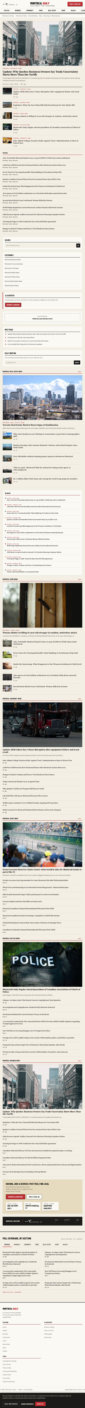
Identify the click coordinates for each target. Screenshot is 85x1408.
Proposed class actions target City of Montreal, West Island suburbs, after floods (63, 1285)
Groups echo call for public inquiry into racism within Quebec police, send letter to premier (21, 1285)
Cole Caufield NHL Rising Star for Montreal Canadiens (25, 344)
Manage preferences (27, 1404)
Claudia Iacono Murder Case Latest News (21, 337)
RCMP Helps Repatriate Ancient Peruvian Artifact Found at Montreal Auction (32, 546)
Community (29, 10)
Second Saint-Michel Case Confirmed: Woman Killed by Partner (28, 539)
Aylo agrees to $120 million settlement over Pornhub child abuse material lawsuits (35, 533)
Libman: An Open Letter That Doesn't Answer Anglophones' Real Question (62, 1254)
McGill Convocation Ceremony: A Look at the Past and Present (28, 341)
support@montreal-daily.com (75, 1389)
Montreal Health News (12, 273)
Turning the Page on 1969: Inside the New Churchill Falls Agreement (30, 559)
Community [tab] (27, 1244)
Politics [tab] (7, 1244)
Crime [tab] (37, 1244)
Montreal (42, 4)
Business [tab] (17, 1244)
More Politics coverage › (13, 1292)
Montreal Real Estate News (13, 281)
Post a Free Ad (48, 1330)
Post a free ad (75, 4)
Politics (6, 10)
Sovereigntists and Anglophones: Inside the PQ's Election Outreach (20, 1264)
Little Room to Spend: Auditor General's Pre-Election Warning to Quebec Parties (34, 552)
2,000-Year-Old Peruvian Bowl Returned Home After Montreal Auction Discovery (34, 507)
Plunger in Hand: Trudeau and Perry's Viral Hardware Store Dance (29, 565)
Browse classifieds (13, 305)
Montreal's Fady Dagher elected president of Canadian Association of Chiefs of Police (20, 1254)
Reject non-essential (11, 1404)
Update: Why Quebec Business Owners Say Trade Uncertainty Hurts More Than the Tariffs (37, 334)
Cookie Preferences (9, 1382)
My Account (47, 1337)
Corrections (6, 1378)
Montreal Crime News (12, 268)
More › (80, 371)
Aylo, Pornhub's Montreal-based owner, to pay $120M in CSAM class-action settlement (36, 500)
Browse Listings (49, 1327)
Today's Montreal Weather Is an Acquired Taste (23, 572)
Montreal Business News (13, 260)
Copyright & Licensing (9, 1361)
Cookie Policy (7, 1375)
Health (73, 10)
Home (4, 1327)
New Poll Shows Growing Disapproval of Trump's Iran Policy (60, 1273)
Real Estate (52, 10)
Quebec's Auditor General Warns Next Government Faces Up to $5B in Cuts (32, 519)
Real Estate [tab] (47, 1244)
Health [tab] (65, 1244)
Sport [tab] (57, 1244)
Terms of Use (7, 1364)
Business (18, 10)
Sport (64, 10)
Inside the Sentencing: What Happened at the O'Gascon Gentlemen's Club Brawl (34, 526)
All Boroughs (48, 1334)
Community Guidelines (10, 1371)
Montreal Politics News (12, 277)
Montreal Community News (14, 264)
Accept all (40, 1404)
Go (78, 245)
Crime (41, 10)
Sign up (77, 362)
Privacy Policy (7, 1368)
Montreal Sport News (12, 286)
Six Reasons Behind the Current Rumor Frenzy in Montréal (63, 1264)
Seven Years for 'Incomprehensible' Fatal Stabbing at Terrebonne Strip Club (32, 513)
